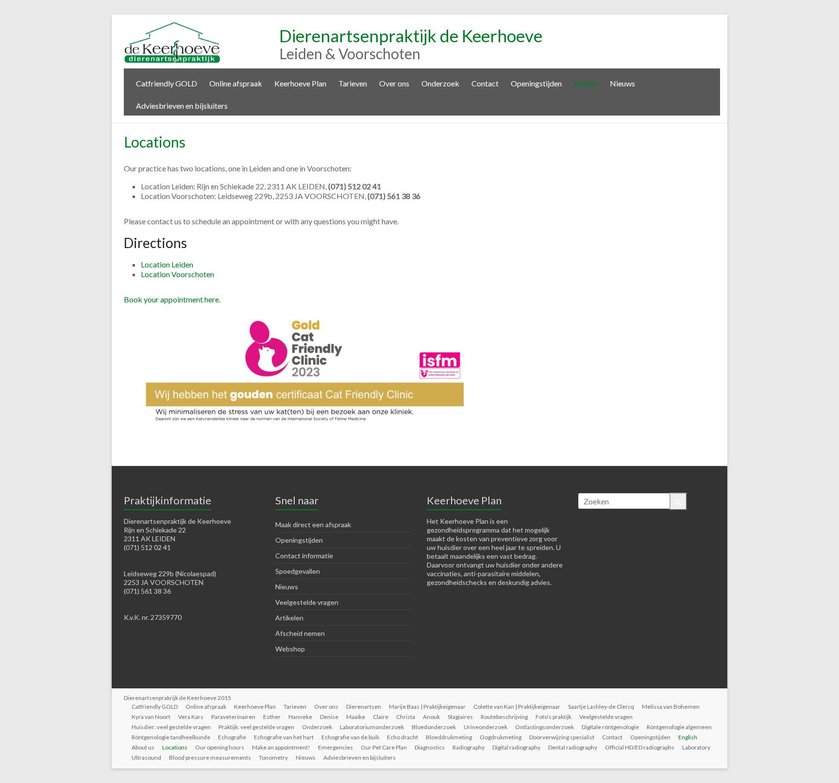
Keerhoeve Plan (300, 83)
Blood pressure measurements (210, 757)
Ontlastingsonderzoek (544, 727)
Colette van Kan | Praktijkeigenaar (516, 706)
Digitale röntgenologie (610, 727)
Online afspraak (235, 83)
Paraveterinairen (233, 716)
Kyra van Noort (151, 716)
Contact (485, 83)
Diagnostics (430, 747)
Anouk (431, 716)
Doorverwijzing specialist (561, 737)
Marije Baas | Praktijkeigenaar (427, 706)
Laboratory (696, 747)
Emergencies (335, 747)
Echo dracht (402, 737)
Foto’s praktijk (553, 716)
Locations (174, 747)
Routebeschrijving (504, 716)
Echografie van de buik (350, 737)
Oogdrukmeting (500, 737)
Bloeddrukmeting (449, 737)
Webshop (290, 649)
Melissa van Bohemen (671, 706)
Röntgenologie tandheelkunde (171, 737)
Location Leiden (167, 264)
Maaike (355, 716)
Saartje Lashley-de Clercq (601, 706)
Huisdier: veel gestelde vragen (171, 727)
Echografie (232, 737)
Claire (380, 716)
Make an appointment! (281, 747)
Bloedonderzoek (434, 727)
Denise (329, 716)
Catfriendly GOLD (166, 83)
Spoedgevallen (297, 571)
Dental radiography (572, 747)
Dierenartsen (363, 706)
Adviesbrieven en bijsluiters (182, 105)
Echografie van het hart (284, 737)
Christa (405, 716)
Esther (272, 716)
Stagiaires (460, 716)
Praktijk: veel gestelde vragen (256, 727)
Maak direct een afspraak (313, 524)
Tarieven (352, 83)
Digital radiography (516, 747)
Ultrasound (146, 757)
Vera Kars (190, 716)
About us (143, 747)
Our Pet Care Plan (384, 747)
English (586, 83)
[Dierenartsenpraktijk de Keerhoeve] (172, 26)
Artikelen (289, 618)
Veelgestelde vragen (306, 602)
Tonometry (273, 757)
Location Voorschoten (177, 274)
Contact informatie (304, 555)
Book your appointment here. (172, 299)
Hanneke (300, 716)
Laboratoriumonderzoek (372, 727)
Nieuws (622, 83)
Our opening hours (219, 747)
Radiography (469, 747)
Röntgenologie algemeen (679, 727)
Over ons (394, 83)
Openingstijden (536, 83)
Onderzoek (440, 83)
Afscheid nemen (300, 633)
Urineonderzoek (485, 727)
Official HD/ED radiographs (639, 747)
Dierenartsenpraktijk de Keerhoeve (410, 35)
